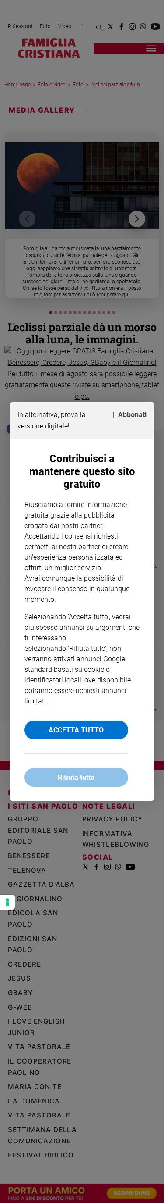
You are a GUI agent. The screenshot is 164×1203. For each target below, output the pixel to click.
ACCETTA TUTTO (76, 730)
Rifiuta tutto (76, 777)
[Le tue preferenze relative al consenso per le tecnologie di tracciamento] (7, 902)
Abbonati (132, 415)
